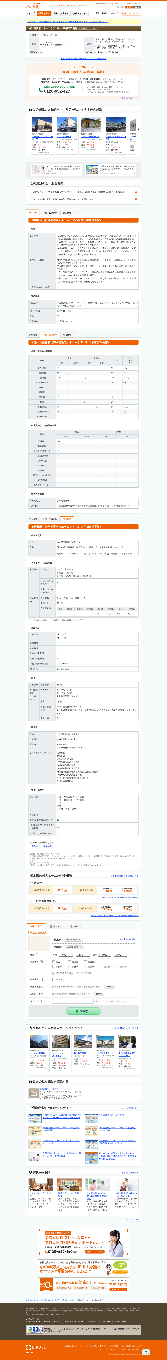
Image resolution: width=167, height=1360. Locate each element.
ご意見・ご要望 (97, 1346)
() (80, 973)
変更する (110, 987)
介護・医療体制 (50, 213)
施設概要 (67, 213)
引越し (39, 1322)
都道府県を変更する (73, 939)
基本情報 (33, 212)
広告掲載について (118, 3)
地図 (75, 926)
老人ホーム (48, 1322)
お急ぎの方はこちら (130, 98)
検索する (86, 1011)
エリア (37, 926)
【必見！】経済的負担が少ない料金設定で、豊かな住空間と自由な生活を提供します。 (67, 22)
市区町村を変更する (74, 947)
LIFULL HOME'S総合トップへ (103, 3)
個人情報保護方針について (131, 1346)
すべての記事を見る (130, 1108)
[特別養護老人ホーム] (88, 28)
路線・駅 (57, 926)
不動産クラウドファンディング (86, 1322)
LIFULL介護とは (70, 1346)
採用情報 (122, 1350)
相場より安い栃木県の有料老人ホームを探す (120, 897)
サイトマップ (137, 3)
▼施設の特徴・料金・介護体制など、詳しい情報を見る (83, 59)
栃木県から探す (128, 939)
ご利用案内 (128, 3)
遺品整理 (102, 1322)
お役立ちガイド (80, 13)
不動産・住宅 (31, 1322)
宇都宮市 (47, 846)
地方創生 (57, 1322)
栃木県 (35, 846)
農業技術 (125, 1322)
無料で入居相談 (61, 13)
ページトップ (146, 1353)
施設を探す (44, 13)
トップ (32, 13)
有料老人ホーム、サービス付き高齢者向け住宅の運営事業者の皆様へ (83, 1267)
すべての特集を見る (130, 1172)
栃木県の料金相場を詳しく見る (125, 876)
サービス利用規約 (112, 1346)
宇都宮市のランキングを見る (126, 1028)
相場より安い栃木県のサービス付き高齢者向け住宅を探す (115, 916)
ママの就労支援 (67, 1322)
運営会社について (134, 1350)
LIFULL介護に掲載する (108, 1350)
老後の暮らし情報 (113, 1322)
